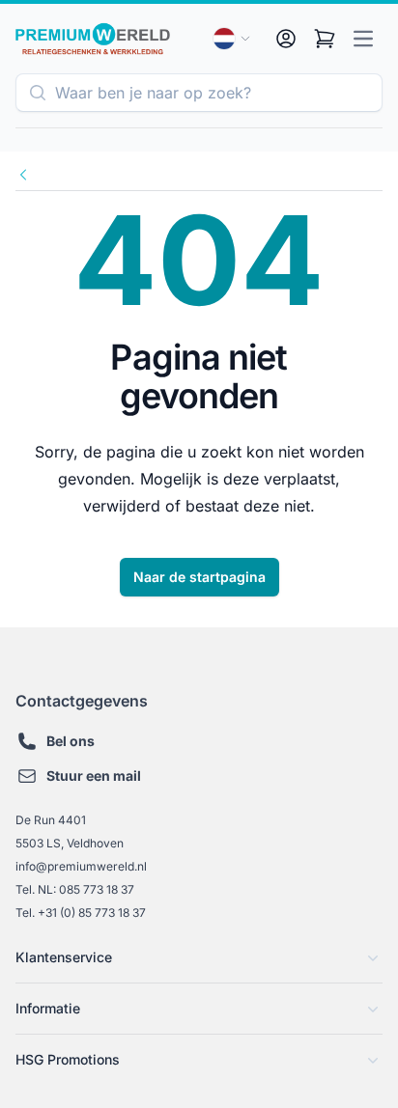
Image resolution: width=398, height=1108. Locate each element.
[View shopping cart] (324, 38)
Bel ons (70, 741)
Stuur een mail (93, 775)
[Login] (286, 38)
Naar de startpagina (199, 576)
